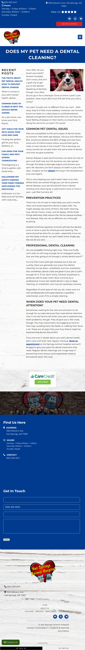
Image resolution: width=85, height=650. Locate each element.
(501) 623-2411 (10, 2)
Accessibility (42, 628)
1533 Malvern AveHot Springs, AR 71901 (17, 432)
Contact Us (11, 642)
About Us (45, 608)
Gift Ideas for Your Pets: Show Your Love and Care (13, 132)
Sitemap (30, 628)
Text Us (65, 648)
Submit (6, 539)
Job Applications (69, 24)
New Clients (50, 611)
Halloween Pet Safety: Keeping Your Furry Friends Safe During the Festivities (13, 183)
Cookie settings (42, 643)
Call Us (22, 648)
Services (39, 611)
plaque (51, 171)
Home (66, 602)
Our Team (29, 611)
